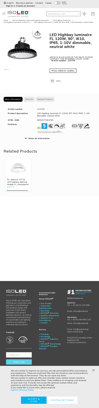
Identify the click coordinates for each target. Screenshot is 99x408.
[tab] (13, 99)
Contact (39, 3)
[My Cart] (93, 13)
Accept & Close (34, 400)
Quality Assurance (49, 315)
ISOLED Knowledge (50, 344)
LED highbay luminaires (62, 20)
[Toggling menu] (3, 14)
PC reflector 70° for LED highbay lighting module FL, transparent (18, 182)
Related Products (45, 99)
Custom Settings (62, 400)
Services (44, 310)
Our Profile (45, 303)
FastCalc (29, 99)
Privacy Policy (27, 390)
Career (48, 3)
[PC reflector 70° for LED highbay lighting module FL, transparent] (18, 168)
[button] (9, 3)
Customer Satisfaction (45, 307)
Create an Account (25, 6)
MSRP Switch (64, 2)
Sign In (9, 6)
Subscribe (19, 362)
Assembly (44, 336)
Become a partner (24, 3)
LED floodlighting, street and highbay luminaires (30, 20)
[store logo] (19, 13)
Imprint (14, 390)
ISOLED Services (49, 313)
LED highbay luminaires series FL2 (17, 22)
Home (6, 20)
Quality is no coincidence (46, 319)
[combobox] (63, 13)
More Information (13, 99)
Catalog (44, 334)
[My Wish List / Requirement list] (84, 13)
